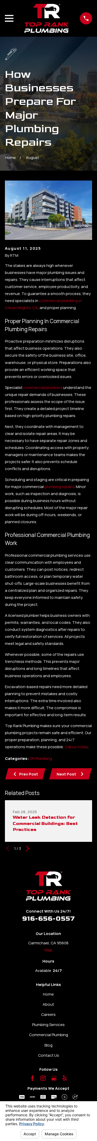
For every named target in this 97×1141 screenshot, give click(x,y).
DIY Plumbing (41, 758)
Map (48, 950)
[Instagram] (43, 1078)
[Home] (46, 18)
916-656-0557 (48, 919)
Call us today (76, 746)
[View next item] (27, 848)
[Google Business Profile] (54, 1078)
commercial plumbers (42, 387)
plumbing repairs (59, 486)
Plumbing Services (48, 1024)
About (48, 1004)
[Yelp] (64, 1078)
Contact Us (48, 1055)
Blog (48, 1045)
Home (48, 994)
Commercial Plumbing (48, 1034)
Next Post (66, 774)
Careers (48, 1014)
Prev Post (28, 774)
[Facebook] (32, 1078)
